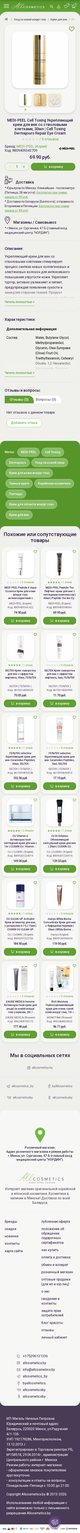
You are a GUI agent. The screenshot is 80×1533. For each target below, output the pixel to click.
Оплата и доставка (55, 1257)
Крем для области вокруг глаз (31, 504)
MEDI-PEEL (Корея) (31, 146)
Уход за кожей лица (49, 462)
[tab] (19, 399)
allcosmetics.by (34, 1363)
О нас (45, 1291)
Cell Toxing (52, 452)
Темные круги (19, 483)
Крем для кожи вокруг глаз (29, 473)
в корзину (56, 166)
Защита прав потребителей (52, 1313)
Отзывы (47, 1330)
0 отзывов (50, 139)
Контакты (12, 1243)
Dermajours (17, 462)
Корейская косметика (54, 483)
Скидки (10, 1229)
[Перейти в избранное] (66, 7)
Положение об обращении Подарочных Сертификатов (52, 1236)
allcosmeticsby (34, 1390)
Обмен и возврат (54, 1265)
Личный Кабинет (54, 1337)
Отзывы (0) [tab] (19, 399)
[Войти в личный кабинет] (58, 7)
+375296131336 (35, 1356)
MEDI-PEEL (28, 452)
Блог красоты (52, 1323)
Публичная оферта (55, 1222)
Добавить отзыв (24, 423)
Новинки (11, 1236)
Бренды (11, 1222)
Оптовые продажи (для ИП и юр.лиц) (55, 1281)
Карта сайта (14, 1251)
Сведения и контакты (50, 1301)
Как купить (50, 1250)
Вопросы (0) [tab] (46, 399)
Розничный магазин (57, 1272)
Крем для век (19, 515)
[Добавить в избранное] (71, 29)
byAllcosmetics (34, 1383)
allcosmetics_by (35, 1376)
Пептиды (15, 494)
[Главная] (7, 19)
